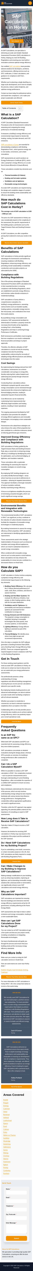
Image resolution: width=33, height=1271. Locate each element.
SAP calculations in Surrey (10, 144)
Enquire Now (17, 861)
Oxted (5, 1111)
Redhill (3, 970)
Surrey (5, 1150)
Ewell (5, 1126)
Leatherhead (7, 1120)
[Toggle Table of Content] (19, 108)
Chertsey (6, 1156)
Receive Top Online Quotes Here (16, 501)
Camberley (6, 1170)
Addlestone (7, 1147)
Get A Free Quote (16, 1086)
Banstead (6, 1114)
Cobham (6, 1129)
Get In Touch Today (16, 102)
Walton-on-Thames (9, 1135)
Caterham (4, 972)
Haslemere (6, 1161)
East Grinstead (17, 970)
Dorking (25, 970)
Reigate (9, 970)
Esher (5, 1132)
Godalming (6, 1144)
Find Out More (16, 721)
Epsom (5, 1123)
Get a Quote (15, 41)
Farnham (6, 1173)
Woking (5, 1153)
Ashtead (6, 1117)
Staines (5, 1159)
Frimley (5, 1167)
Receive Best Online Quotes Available (16, 243)
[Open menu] (30, 3)
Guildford (6, 1138)
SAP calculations (15, 66)
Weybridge (6, 1141)
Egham (5, 1164)
